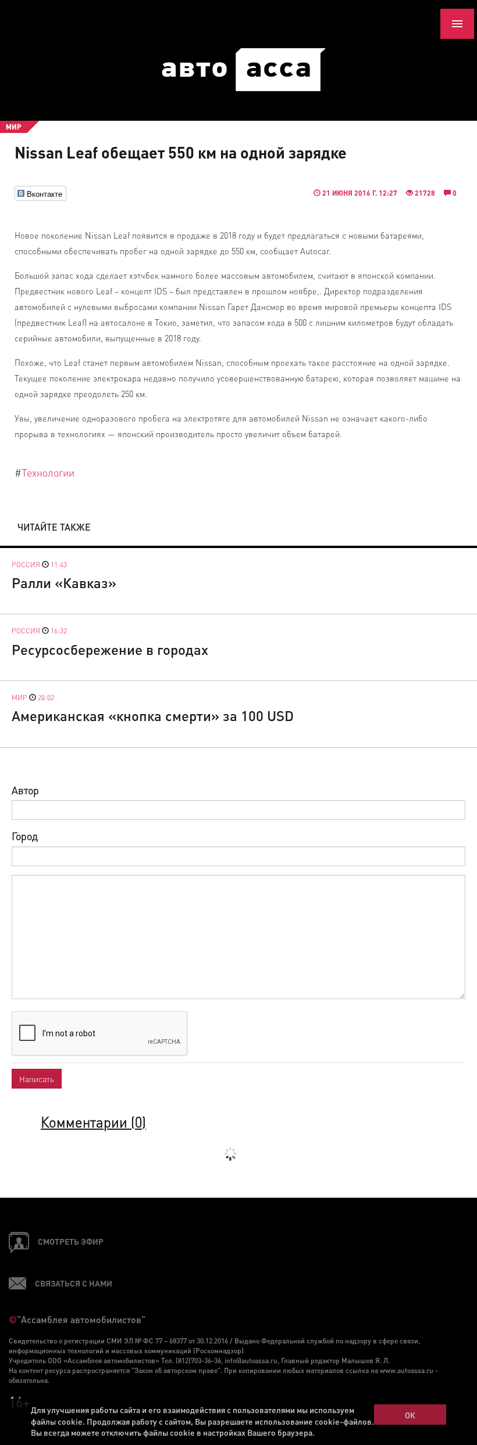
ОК (410, 1415)
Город (25, 835)
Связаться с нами (73, 1283)
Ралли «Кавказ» (64, 583)
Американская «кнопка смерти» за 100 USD (153, 716)
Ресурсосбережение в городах (110, 649)
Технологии (48, 472)
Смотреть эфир (71, 1241)
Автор (25, 790)
